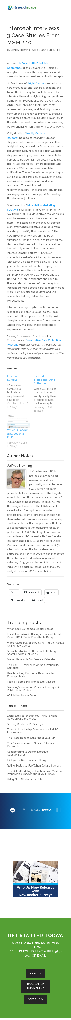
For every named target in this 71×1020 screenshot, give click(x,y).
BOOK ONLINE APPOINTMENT (35, 986)
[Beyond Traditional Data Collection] (47, 393)
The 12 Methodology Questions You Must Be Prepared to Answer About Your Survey (34, 772)
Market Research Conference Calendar (31, 659)
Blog (51, 49)
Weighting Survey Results (23, 695)
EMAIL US (35, 973)
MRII (58, 49)
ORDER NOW (35, 999)
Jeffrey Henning (20, 49)
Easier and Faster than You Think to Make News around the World (32, 717)
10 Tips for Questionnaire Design (27, 760)
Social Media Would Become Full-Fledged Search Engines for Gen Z (33, 652)
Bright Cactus (36, 83)
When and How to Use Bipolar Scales (30, 628)
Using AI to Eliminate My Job (24, 779)
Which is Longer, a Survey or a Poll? (18, 434)
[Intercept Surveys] (20, 391)
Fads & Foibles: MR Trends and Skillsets (31, 681)
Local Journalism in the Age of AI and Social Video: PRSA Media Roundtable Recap (34, 636)
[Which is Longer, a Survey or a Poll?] (18, 421)
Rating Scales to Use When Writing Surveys (34, 765)
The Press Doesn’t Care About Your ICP (31, 737)
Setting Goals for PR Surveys (25, 724)
